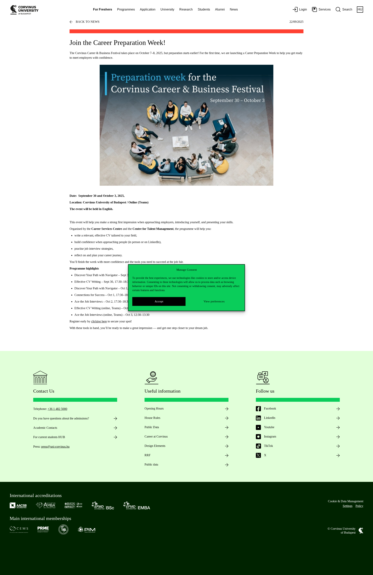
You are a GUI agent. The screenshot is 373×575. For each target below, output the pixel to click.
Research (186, 9)
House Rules (152, 417)
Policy (359, 506)
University (167, 9)
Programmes (126, 9)
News (234, 9)
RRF (148, 455)
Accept (159, 301)
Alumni (220, 9)
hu (360, 9)
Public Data (152, 427)
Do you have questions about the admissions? (61, 418)
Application (147, 9)
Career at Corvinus (156, 436)
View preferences (214, 301)
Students (204, 9)
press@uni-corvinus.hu (55, 446)
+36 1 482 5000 (57, 408)
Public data (151, 464)
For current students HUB (49, 437)
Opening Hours (154, 408)
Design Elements (155, 445)
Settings (347, 506)
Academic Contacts (45, 427)
